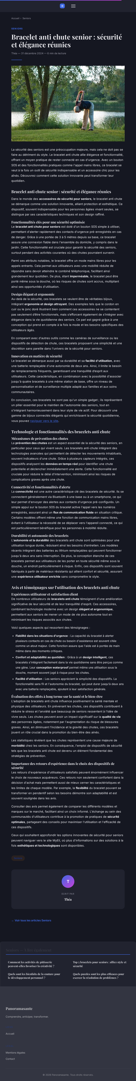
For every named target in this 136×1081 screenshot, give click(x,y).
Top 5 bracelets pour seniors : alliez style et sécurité (99, 964)
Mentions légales (15, 1052)
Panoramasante (19, 1008)
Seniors (26, 18)
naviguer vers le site (44, 421)
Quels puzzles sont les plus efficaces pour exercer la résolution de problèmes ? (98, 975)
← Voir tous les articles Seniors (31, 920)
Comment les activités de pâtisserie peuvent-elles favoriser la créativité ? (31, 964)
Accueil (15, 18)
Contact (10, 1058)
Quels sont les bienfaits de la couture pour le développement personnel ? (34, 975)
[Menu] (73, 6)
